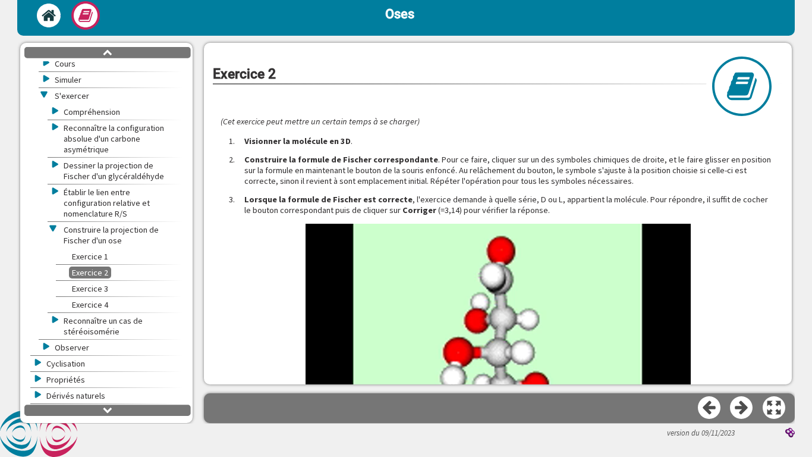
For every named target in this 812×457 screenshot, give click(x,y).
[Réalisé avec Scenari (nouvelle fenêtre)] (790, 434)
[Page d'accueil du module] (49, 15)
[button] (774, 408)
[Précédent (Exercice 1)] (710, 408)
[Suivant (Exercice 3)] (742, 408)
